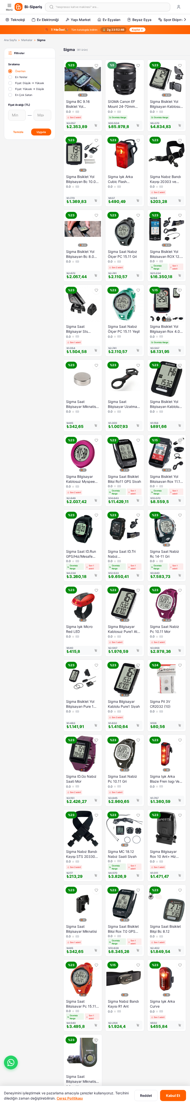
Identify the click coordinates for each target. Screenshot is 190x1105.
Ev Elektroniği (48, 20)
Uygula (41, 132)
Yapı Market (81, 20)
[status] (95, 29)
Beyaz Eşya (141, 20)
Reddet (146, 1095)
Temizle (18, 132)
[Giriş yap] (178, 6)
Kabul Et (173, 1095)
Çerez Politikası (70, 1098)
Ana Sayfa (10, 40)
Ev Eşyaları (111, 20)
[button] (11, 1062)
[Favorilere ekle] (96, 65)
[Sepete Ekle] (96, 125)
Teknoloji (18, 20)
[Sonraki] (185, 19)
